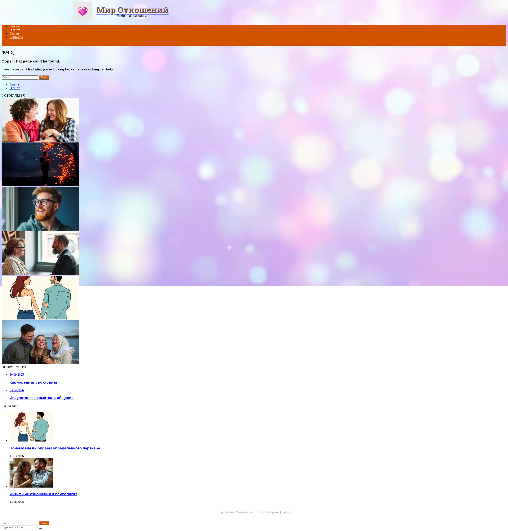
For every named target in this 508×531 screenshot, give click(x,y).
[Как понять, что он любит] (121, 209)
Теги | (259, 512)
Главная (15, 26)
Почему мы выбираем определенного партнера (55, 448)
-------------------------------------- (254, 508)
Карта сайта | (226, 512)
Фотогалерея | (245, 512)
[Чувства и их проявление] (121, 342)
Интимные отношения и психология (43, 494)
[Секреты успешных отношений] (121, 120)
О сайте (15, 30)
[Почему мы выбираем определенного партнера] (121, 298)
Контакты (16, 37)
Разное (286, 512)
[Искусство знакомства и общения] (121, 253)
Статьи (14, 33)
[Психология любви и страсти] (121, 164)
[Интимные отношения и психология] (125, 473)
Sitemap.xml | (273, 512)
